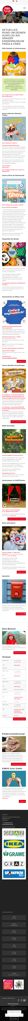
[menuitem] (24, 8)
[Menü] (24, 8)
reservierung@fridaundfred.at (9, 358)
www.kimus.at (5, 798)
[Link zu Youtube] (24, 1000)
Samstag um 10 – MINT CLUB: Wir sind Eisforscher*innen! (19, 711)
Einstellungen (14, 1018)
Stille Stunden (17, 686)
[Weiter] (26, 17)
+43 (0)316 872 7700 (8, 822)
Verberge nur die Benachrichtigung (14, 1015)
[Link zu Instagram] (21, 1000)
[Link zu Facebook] (18, 1000)
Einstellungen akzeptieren (14, 1012)
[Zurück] (1, 17)
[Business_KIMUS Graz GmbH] (14, 779)
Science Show (17, 665)
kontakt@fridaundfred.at (7, 824)
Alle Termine (13, 515)
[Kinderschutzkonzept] (14, 744)
